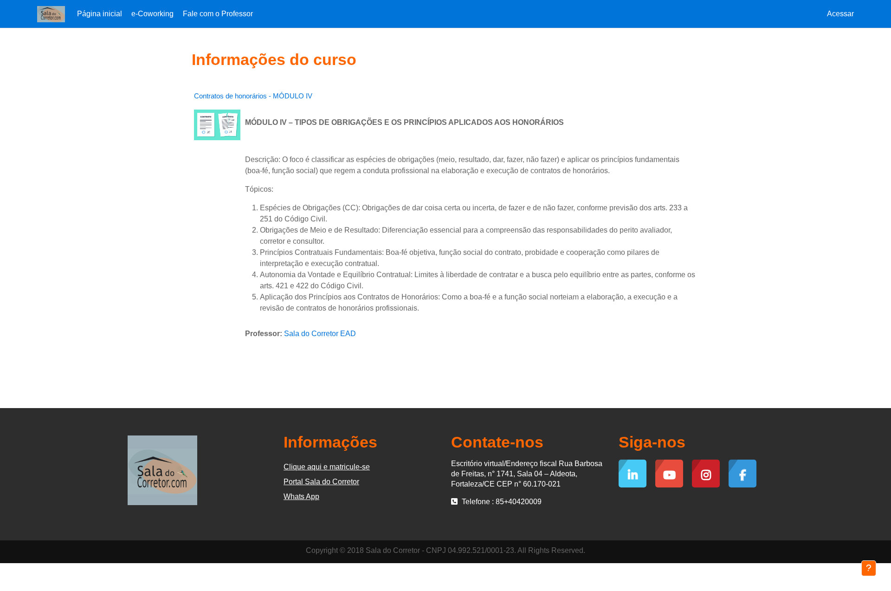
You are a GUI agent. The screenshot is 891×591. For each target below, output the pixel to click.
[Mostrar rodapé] (868, 568)
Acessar (840, 14)
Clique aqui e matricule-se (327, 467)
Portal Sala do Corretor (321, 482)
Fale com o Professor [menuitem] (218, 14)
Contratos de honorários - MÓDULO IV (253, 96)
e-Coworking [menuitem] (152, 14)
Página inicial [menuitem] (99, 14)
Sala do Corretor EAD (320, 334)
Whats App (301, 496)
